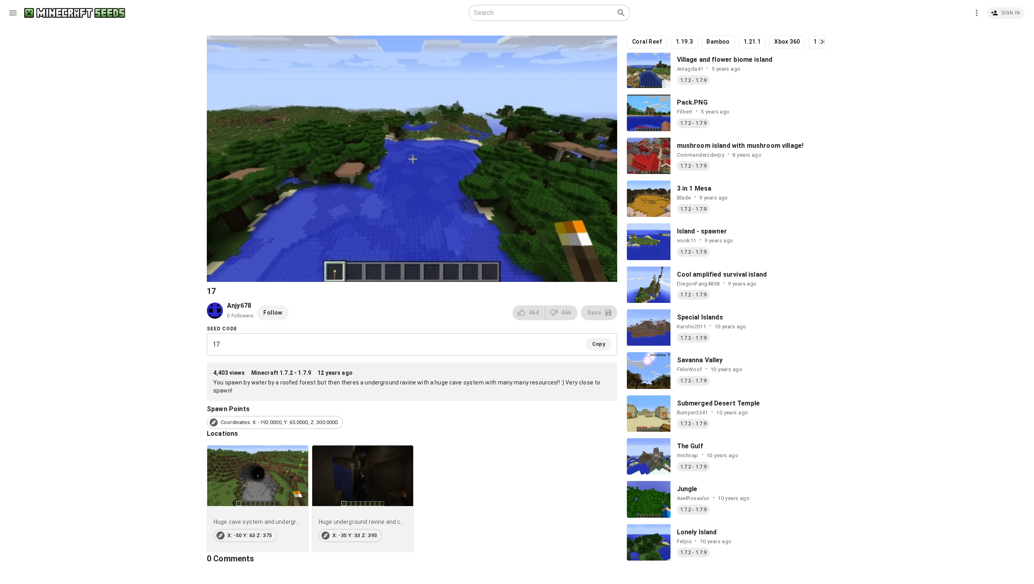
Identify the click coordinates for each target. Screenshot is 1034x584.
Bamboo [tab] (717, 41)
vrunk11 (686, 240)
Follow (272, 312)
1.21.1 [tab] (752, 41)
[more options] (977, 13)
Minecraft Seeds (74, 13)
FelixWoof (689, 369)
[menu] (13, 13)
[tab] (258, 498)
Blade (684, 198)
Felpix (684, 541)
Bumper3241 (692, 413)
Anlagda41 (690, 69)
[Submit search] (621, 13)
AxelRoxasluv (693, 498)
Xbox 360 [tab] (787, 41)
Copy (598, 344)
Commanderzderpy (701, 155)
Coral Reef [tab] (647, 41)
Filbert (685, 112)
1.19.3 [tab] (684, 41)
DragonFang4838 (698, 284)
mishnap (687, 455)
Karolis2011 (691, 327)
